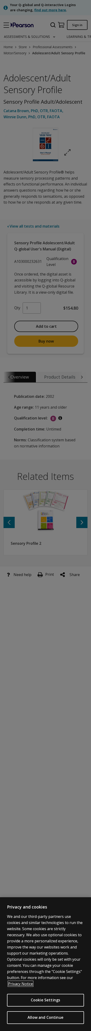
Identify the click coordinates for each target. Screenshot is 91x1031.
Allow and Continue (45, 1017)
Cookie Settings (45, 1000)
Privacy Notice (20, 983)
